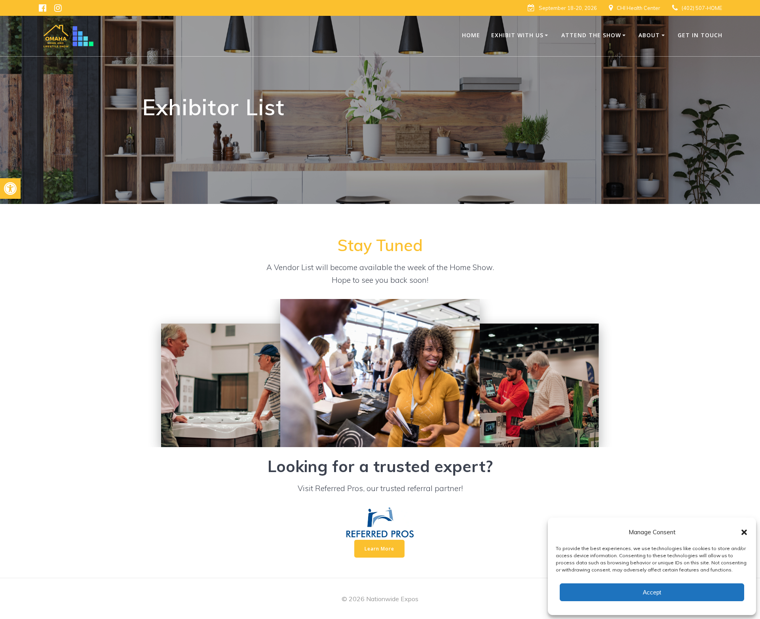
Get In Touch (700, 35)
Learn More (379, 548)
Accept (652, 592)
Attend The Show (591, 35)
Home (471, 35)
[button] (10, 188)
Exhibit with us (517, 35)
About (649, 35)
